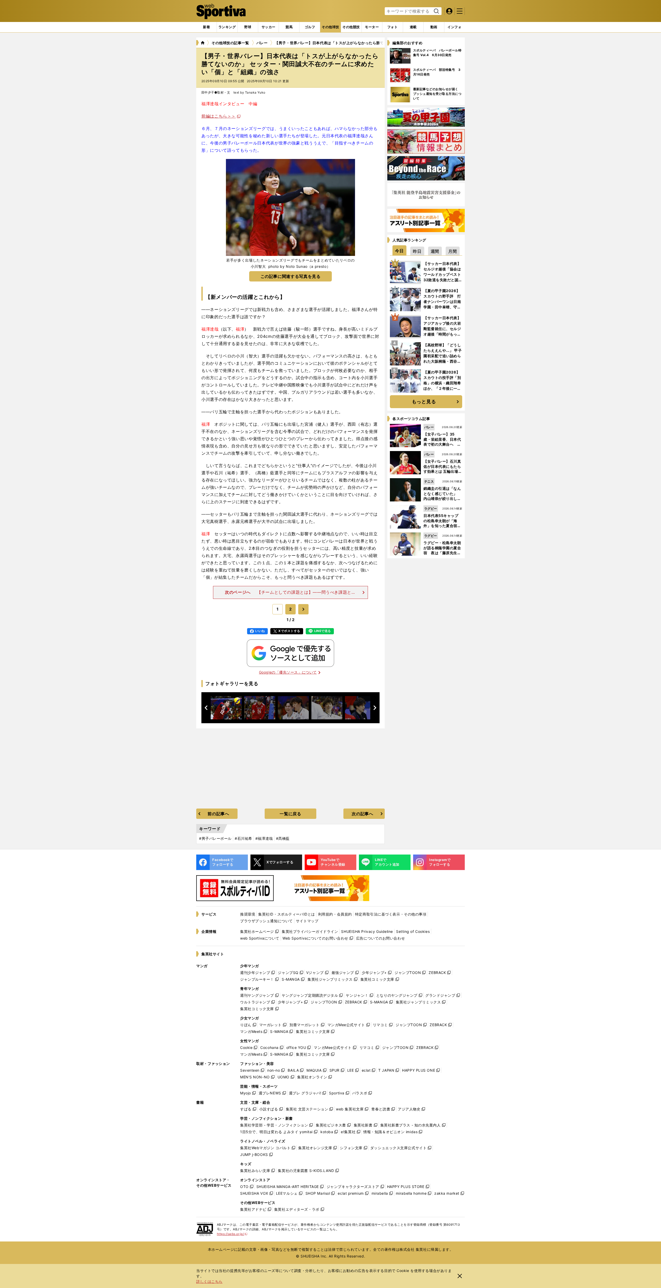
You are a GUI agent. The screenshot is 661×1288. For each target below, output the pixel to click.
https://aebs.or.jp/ (232, 1234)
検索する (436, 11)
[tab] (248, 27)
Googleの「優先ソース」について (288, 672)
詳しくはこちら (209, 1281)
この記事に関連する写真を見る (291, 276)
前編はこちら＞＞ (218, 116)
